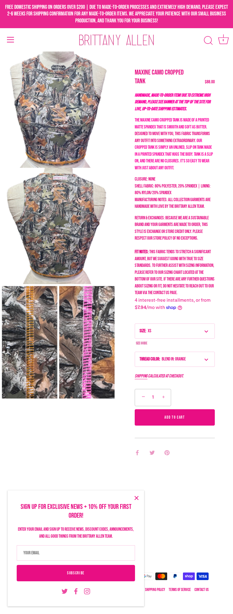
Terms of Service (180, 590)
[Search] (208, 40)
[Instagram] (87, 591)
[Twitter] (65, 591)
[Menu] (10, 39)
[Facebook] (76, 591)
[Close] (136, 498)
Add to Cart (174, 417)
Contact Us (201, 590)
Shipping (141, 376)
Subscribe (76, 573)
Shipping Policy (155, 590)
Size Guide (141, 343)
